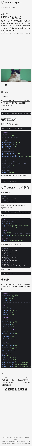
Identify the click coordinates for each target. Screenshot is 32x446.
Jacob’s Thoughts (14, 437)
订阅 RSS (9, 443)
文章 (6, 14)
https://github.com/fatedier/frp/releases (16, 100)
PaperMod (16, 439)
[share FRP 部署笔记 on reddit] (12, 389)
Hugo (26, 437)
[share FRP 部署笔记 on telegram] (22, 389)
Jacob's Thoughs (12, 2)
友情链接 (14, 443)
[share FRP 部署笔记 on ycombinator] (26, 389)
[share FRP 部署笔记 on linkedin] (9, 389)
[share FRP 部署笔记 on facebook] (16, 389)
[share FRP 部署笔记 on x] (6, 389)
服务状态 (19, 443)
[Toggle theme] (21, 2)
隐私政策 (4, 443)
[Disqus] (16, 412)
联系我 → (28, 443)
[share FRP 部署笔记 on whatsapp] (19, 389)
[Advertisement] (16, 52)
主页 (2, 14)
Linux (3, 374)
